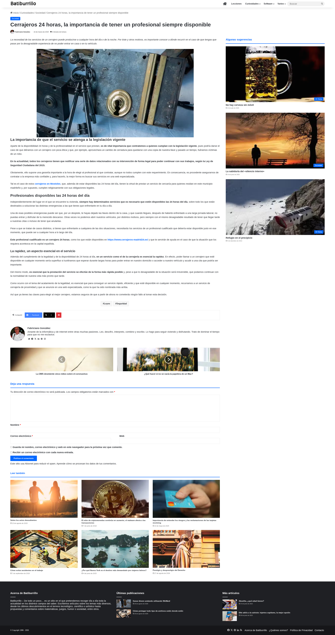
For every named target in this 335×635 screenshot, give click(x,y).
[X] (35, 338)
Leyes (107, 304)
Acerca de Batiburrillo (256, 630)
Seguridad (121, 304)
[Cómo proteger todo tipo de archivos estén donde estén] (123, 613)
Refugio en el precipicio (239, 238)
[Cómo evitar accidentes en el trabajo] (44, 549)
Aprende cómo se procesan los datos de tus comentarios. (87, 463)
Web (121, 436)
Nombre (15, 425)
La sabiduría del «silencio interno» (245, 171)
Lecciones (236, 4)
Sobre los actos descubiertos (23, 520)
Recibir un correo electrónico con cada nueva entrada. (43, 452)
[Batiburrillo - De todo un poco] (23, 4)
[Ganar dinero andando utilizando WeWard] (123, 604)
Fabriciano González (22, 32)
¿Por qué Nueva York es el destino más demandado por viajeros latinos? (114, 570)
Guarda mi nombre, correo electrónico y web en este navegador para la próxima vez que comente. (67, 447)
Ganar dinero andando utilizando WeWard (151, 601)
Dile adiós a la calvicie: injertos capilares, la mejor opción (264, 613)
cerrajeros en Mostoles (47, 183)
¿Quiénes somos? (278, 630)
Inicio (16, 13)
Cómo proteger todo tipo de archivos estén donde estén (158, 611)
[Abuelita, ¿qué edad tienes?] (229, 604)
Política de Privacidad (301, 630)
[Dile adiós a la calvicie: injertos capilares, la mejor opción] (229, 616)
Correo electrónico (21, 436)
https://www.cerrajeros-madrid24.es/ (128, 239)
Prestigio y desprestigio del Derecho (169, 570)
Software (268, 4)
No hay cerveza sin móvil (240, 105)
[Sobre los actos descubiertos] (44, 499)
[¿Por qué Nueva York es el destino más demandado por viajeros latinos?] (115, 549)
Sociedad (40, 13)
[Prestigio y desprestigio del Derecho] (186, 549)
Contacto (319, 630)
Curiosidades (252, 4)
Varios (281, 4)
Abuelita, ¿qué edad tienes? (251, 601)
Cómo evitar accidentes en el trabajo (26, 570)
